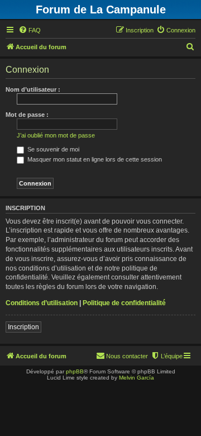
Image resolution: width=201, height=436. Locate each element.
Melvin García (136, 378)
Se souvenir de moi (52, 149)
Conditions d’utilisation (42, 303)
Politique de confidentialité (124, 303)
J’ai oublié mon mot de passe (56, 135)
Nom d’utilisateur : (33, 89)
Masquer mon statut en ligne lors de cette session (94, 159)
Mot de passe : (27, 114)
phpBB (75, 371)
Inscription (23, 327)
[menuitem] (29, 30)
